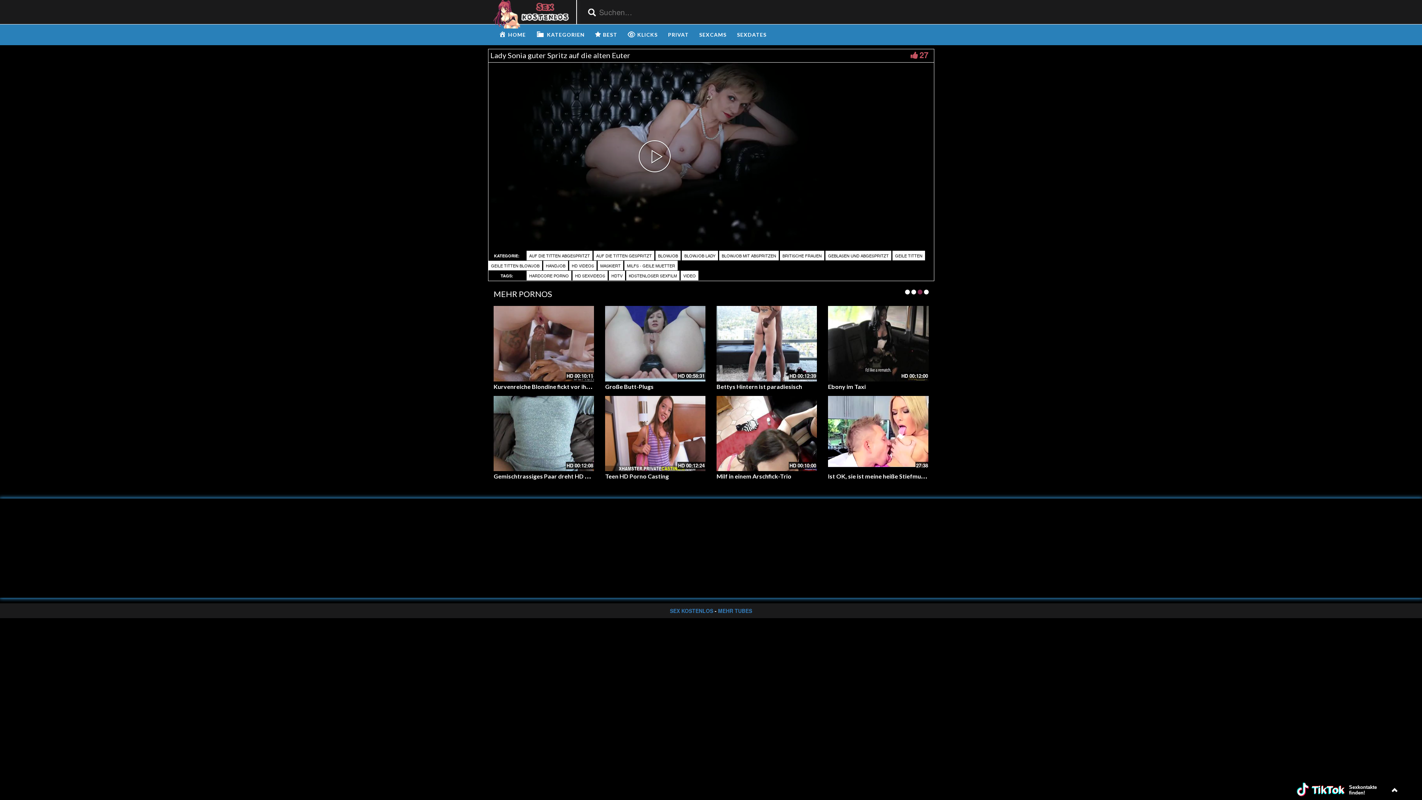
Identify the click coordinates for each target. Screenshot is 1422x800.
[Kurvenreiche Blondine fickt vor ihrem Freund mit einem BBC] (544, 343)
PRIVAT (678, 34)
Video (689, 276)
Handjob (555, 266)
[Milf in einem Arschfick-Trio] (767, 433)
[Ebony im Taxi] (878, 343)
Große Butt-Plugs (629, 386)
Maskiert (610, 266)
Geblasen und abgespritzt (858, 256)
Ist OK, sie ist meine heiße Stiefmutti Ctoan (887, 476)
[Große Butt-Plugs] (655, 343)
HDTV (616, 276)
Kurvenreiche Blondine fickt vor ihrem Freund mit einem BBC (577, 386)
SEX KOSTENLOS (691, 610)
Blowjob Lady (699, 256)
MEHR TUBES (735, 610)
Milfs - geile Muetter (651, 266)
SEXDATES (752, 34)
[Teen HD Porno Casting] (655, 433)
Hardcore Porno (549, 276)
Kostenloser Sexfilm (653, 276)
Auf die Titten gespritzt (624, 256)
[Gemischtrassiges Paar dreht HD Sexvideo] (544, 433)
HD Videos (583, 266)
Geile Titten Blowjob (515, 266)
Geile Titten (908, 256)
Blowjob (668, 256)
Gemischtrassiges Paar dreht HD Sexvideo (552, 476)
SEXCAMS (713, 34)
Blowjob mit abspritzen (749, 256)
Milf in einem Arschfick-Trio (754, 476)
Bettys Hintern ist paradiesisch (759, 386)
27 (923, 54)
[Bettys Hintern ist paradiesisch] (767, 343)
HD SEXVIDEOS (590, 276)
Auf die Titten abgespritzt (559, 256)
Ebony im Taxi (847, 386)
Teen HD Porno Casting (637, 476)
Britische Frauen (802, 256)
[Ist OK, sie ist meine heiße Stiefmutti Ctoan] (878, 433)
